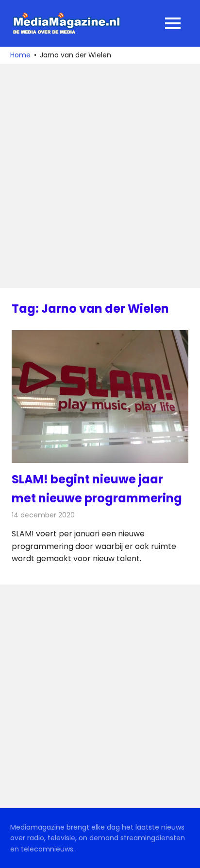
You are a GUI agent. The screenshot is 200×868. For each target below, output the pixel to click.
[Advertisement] (100, 176)
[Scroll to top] (185, 853)
